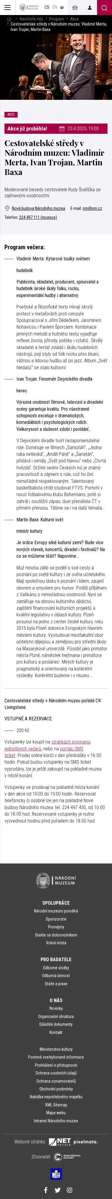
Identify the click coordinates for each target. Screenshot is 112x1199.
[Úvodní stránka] (29, 7)
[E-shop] (74, 7)
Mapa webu (56, 1112)
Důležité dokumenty (56, 1024)
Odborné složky (56, 967)
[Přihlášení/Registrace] (89, 7)
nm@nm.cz (92, 208)
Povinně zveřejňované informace (56, 1057)
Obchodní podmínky (56, 1089)
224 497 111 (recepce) (38, 217)
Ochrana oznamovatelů (56, 1081)
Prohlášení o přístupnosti (56, 1065)
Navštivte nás (31, 19)
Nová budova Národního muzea (38, 208)
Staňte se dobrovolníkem (56, 935)
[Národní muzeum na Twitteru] (58, 1190)
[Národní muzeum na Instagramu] (70, 1190)
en (54, 7)
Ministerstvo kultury (56, 1049)
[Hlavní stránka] (8, 19)
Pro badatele (56, 959)
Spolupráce (56, 903)
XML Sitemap (56, 1104)
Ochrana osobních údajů (56, 1073)
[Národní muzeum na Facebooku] (46, 1190)
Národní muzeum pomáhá (56, 911)
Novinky (56, 1008)
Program (56, 19)
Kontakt (56, 1032)
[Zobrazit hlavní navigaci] (7, 7)
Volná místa (56, 942)
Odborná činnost (56, 975)
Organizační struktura (56, 1016)
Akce (74, 19)
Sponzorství (56, 919)
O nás (56, 1000)
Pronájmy (56, 927)
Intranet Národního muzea (56, 1120)
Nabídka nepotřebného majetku (56, 1096)
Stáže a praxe (56, 983)
